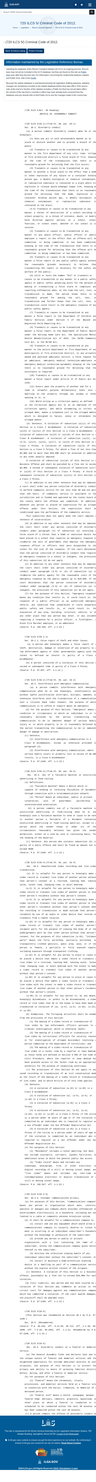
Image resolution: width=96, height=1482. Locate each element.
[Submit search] (91, 12)
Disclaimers (65, 1468)
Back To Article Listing (15, 51)
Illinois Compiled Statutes (42, 28)
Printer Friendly (35, 51)
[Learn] (75, 5)
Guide (33, 78)
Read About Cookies (71, 1443)
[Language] (81, 5)
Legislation (25, 28)
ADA (56, 1468)
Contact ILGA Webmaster (67, 1434)
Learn (75, 1468)
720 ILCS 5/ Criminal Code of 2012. (69, 28)
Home (15, 28)
